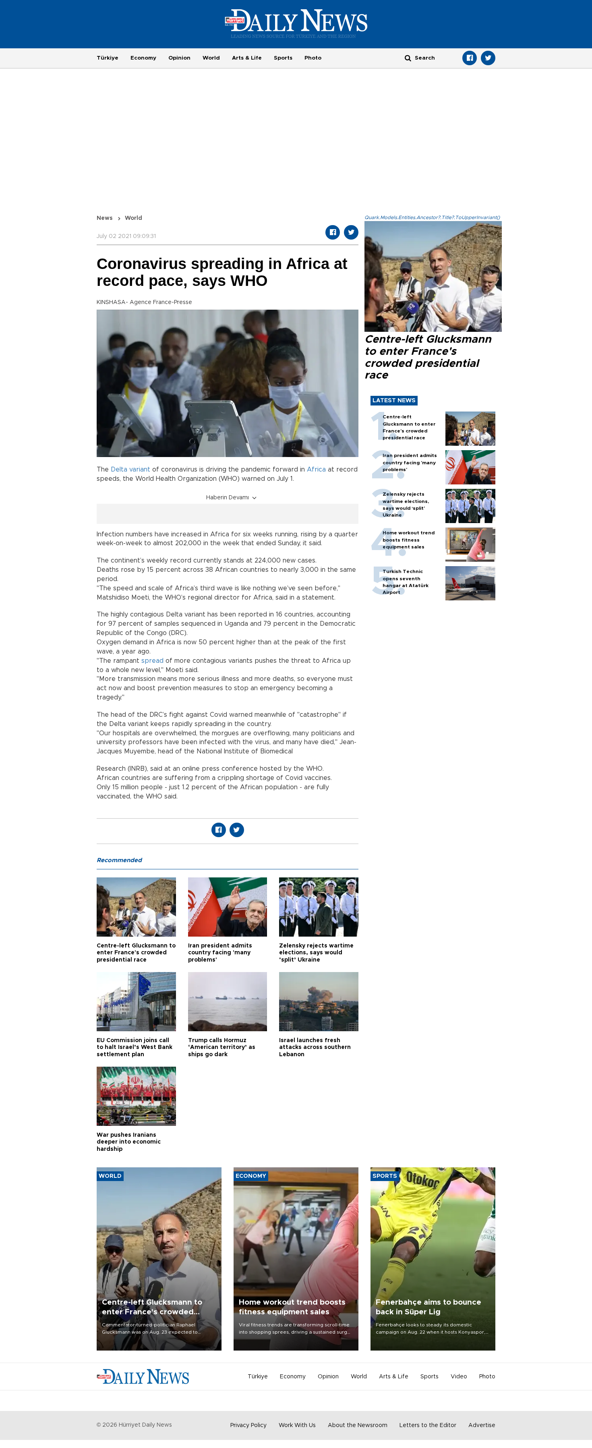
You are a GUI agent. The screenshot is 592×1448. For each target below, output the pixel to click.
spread (152, 661)
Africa (316, 469)
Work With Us (297, 1425)
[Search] (408, 57)
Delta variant (130, 469)
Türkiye (107, 58)
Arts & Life (247, 58)
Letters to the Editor (427, 1425)
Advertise (481, 1425)
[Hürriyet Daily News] (296, 23)
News (105, 218)
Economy (143, 58)
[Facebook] (469, 58)
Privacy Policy (248, 1425)
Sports (283, 58)
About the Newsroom (357, 1425)
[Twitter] (488, 58)
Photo (312, 58)
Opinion (179, 58)
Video (459, 1377)
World (211, 58)
